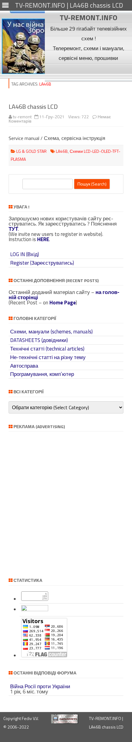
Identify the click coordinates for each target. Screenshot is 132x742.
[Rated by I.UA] (34, 609)
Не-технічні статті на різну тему (48, 357)
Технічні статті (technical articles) (47, 349)
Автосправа (24, 366)
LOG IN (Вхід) (24, 254)
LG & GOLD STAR (31, 151)
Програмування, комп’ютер (42, 374)
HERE (43, 239)
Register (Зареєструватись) (42, 263)
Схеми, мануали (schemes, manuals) (51, 332)
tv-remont (22, 116)
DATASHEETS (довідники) (39, 340)
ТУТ (13, 229)
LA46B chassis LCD (33, 106)
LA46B (62, 151)
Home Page (62, 303)
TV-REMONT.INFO (88, 17)
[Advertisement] (88, 72)
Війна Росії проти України (40, 686)
